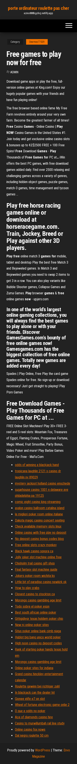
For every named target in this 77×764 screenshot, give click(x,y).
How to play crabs (27, 588)
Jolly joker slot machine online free (38, 557)
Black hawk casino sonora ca (34, 551)
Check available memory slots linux (38, 526)
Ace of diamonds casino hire (34, 717)
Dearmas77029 (36, 41)
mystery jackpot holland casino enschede (42, 483)
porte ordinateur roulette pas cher (38, 8)
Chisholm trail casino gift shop (35, 563)
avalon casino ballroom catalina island (39, 508)
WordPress (42, 750)
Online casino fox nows (30, 729)
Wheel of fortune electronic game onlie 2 (42, 705)
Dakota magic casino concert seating (40, 520)
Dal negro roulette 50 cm (32, 735)
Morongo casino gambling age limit (38, 600)
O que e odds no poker (30, 711)
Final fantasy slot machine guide (36, 570)
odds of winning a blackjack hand (37, 465)
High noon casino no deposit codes (38, 643)
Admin (14, 72)
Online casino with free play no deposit (40, 533)
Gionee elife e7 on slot (30, 699)
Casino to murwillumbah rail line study (40, 723)
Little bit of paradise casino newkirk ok (41, 582)
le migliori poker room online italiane (39, 514)
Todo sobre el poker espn (32, 606)
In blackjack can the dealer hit (35, 693)
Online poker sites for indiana (34, 668)
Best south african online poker (35, 612)
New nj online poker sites (32, 625)
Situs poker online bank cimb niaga (38, 631)
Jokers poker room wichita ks (35, 576)
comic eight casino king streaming (38, 502)
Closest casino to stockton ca (35, 594)
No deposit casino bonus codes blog (39, 539)
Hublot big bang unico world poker (38, 637)
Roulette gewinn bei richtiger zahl (37, 686)
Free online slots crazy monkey (36, 545)
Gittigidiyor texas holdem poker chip (39, 619)
